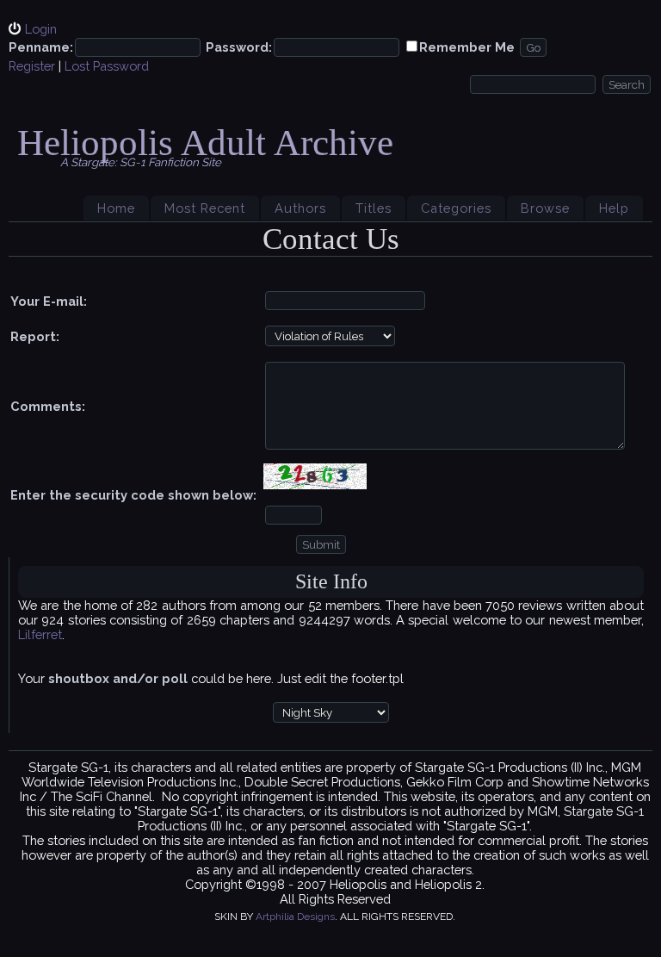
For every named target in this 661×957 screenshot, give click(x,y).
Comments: (47, 406)
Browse (545, 208)
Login (41, 29)
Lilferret (40, 634)
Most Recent (204, 208)
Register (32, 66)
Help (614, 208)
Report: (34, 336)
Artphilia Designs (295, 916)
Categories (456, 208)
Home (116, 208)
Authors (300, 208)
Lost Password (107, 66)
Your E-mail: (48, 301)
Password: (239, 47)
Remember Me (467, 47)
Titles (373, 208)
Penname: (41, 47)
